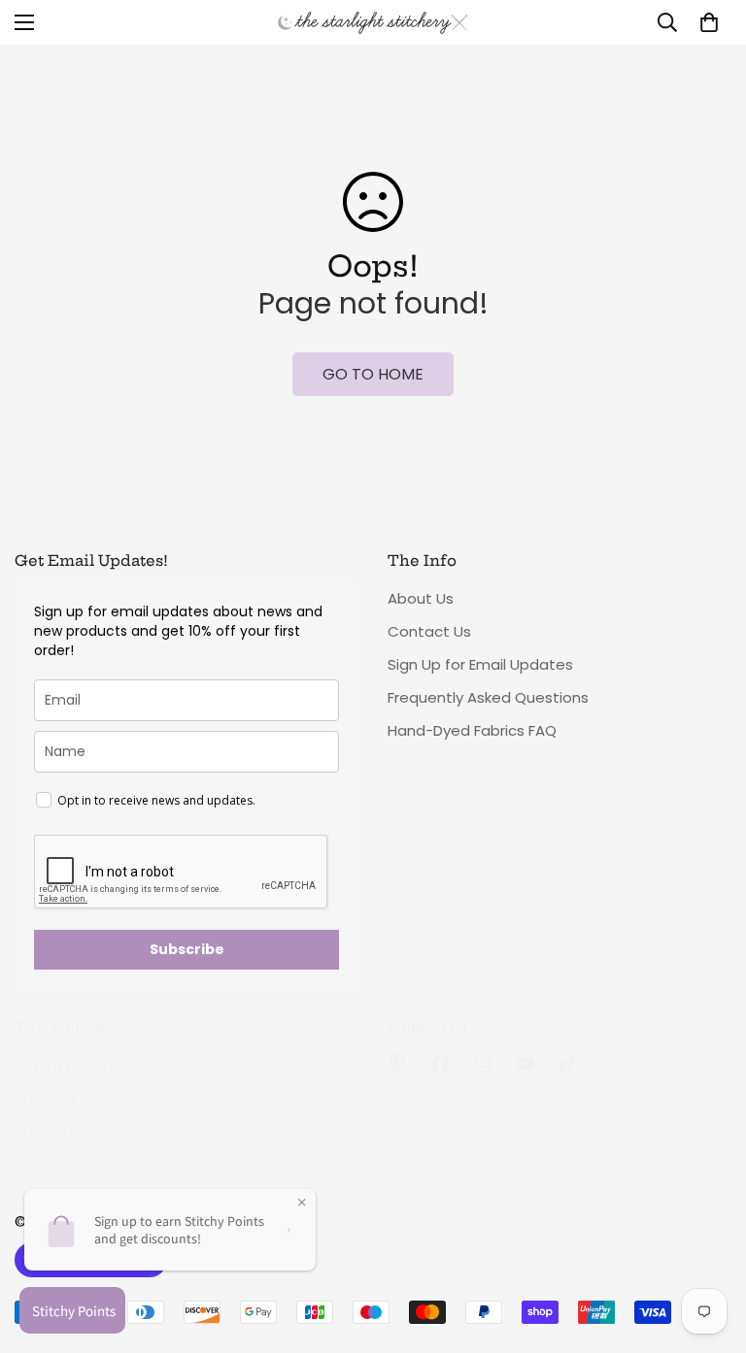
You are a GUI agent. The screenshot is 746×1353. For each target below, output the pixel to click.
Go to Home (373, 374)
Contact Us (429, 631)
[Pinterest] (397, 1063)
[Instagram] (482, 1063)
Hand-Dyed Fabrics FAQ (472, 730)
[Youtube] (525, 1063)
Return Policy (61, 1066)
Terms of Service (75, 1165)
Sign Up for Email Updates (480, 664)
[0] (709, 22)
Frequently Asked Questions (488, 697)
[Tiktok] (568, 1063)
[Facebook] (440, 1063)
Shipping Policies (74, 1099)
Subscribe (187, 949)
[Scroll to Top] (708, 1247)
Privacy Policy (62, 1132)
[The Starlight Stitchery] (373, 23)
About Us (421, 598)
